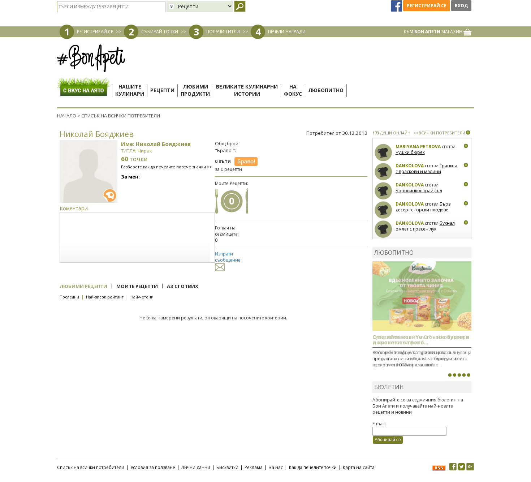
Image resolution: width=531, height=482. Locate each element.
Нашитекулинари (129, 90)
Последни (69, 297)
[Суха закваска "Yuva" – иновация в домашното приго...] (450, 375)
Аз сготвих (182, 286)
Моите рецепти (137, 286)
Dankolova (410, 166)
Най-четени (142, 297)
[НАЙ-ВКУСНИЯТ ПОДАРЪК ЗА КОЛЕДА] (459, 375)
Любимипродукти (195, 90)
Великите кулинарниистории (247, 90)
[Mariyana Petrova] (383, 153)
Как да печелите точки (313, 467)
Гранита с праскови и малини (426, 169)
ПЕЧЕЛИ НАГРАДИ (287, 32)
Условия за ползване (152, 467)
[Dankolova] (383, 172)
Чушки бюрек (410, 152)
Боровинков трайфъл (419, 191)
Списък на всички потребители (90, 467)
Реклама (254, 467)
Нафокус (293, 90)
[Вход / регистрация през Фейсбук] (397, 6)
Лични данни (195, 467)
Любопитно (326, 90)
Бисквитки (227, 467)
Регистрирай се (426, 6)
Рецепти (162, 90)
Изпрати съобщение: (228, 257)
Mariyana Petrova (418, 146)
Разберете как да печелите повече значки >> (166, 166)
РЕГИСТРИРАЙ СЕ (95, 32)
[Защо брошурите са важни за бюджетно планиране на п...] (468, 375)
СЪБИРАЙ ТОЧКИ (159, 32)
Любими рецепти (83, 286)
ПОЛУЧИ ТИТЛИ (223, 32)
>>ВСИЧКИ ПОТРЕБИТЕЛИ (439, 132)
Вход (461, 6)
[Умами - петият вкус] (464, 375)
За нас (276, 467)
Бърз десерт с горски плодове (423, 207)
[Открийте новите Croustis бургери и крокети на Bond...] (454, 375)
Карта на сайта (359, 467)
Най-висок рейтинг (105, 297)
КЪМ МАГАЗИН (433, 32)
